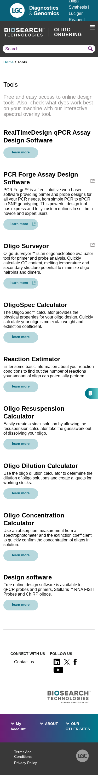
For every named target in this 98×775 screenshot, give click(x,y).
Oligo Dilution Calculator (40, 465)
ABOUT (51, 724)
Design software (27, 577)
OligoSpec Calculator (35, 304)
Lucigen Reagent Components (81, 19)
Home (8, 62)
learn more (21, 152)
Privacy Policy (25, 763)
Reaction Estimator (31, 358)
